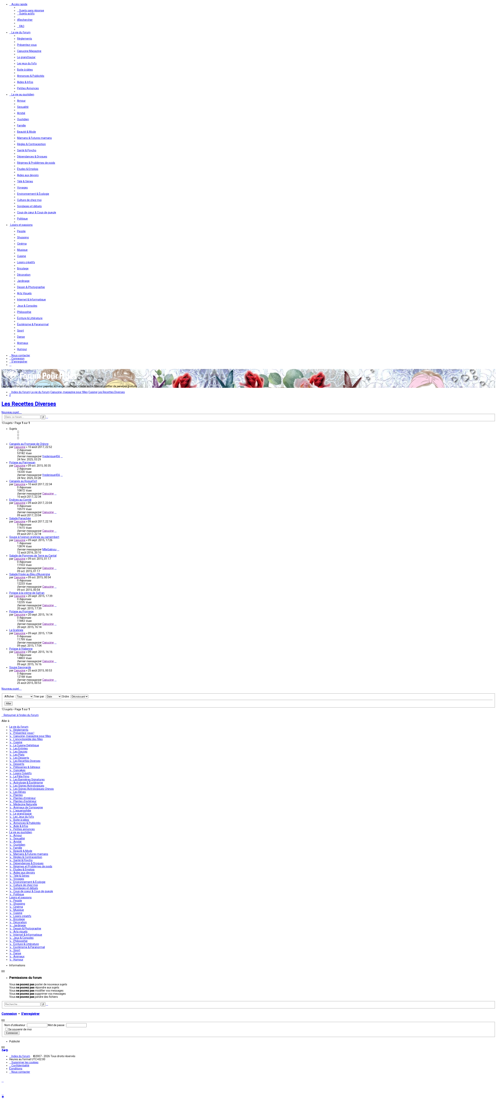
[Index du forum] (40, 380)
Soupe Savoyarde (20, 667)
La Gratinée (16, 630)
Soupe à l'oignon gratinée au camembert (34, 537)
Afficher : (10, 696)
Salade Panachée (20, 518)
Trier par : (40, 696)
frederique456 (51, 456)
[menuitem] (30, 10)
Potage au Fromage (21, 611)
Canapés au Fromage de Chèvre (29, 443)
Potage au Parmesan (22, 462)
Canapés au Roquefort (23, 481)
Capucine (19, 447)
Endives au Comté (20, 499)
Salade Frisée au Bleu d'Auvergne (29, 574)
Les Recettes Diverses (29, 404)
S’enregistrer (30, 1014)
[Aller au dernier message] (62, 456)
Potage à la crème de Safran (26, 592)
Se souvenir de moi (20, 1029)
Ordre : (66, 696)
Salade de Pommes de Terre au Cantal (32, 555)
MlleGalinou (49, 549)
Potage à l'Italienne (21, 648)
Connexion (9, 1014)
